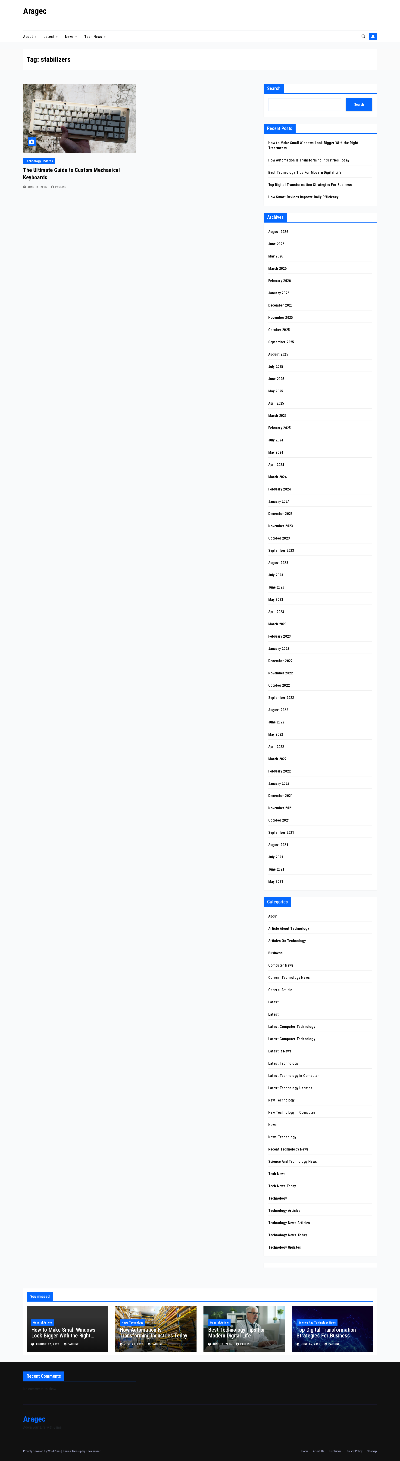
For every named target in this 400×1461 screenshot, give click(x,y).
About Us (318, 1451)
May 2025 (275, 391)
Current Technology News (289, 977)
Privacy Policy (354, 1451)
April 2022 (276, 746)
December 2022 (280, 661)
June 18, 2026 (222, 1344)
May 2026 (275, 256)
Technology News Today (287, 1235)
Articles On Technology (287, 941)
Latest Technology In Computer (293, 1075)
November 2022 (280, 673)
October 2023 (279, 538)
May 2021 (275, 881)
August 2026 (278, 232)
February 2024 (279, 489)
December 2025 (280, 305)
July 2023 (275, 575)
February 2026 (279, 281)
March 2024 (277, 477)
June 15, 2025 (38, 187)
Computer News (281, 965)
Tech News (93, 36)
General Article (280, 990)
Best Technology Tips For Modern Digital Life (305, 172)
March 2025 (277, 415)
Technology (277, 1198)
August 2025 (278, 354)
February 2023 (279, 636)
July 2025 (275, 366)
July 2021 (275, 857)
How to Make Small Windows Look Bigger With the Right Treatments (63, 1336)
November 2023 (280, 526)
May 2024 (275, 452)
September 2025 (281, 342)
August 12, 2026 (48, 1344)
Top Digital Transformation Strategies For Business (310, 185)
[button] (363, 36)
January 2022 (278, 783)
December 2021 (280, 796)
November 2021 (280, 808)
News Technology (282, 1137)
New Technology (281, 1100)
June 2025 (276, 379)
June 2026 (276, 244)
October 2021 (279, 820)
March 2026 (277, 268)
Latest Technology (283, 1063)
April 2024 (276, 464)
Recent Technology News (288, 1149)
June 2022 (276, 722)
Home (304, 1451)
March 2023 (277, 624)
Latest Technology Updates (290, 1088)
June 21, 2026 (134, 1344)
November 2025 (280, 317)
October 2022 (279, 685)
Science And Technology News (292, 1161)
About (28, 36)
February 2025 (279, 428)
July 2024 (275, 440)
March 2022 (277, 759)
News (70, 36)
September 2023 (281, 550)
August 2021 (278, 845)
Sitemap (372, 1451)
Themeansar (93, 1451)
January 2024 (278, 501)
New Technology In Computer (291, 1112)
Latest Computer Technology (291, 1026)
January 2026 (278, 293)
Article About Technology (288, 928)
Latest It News (280, 1051)
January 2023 (278, 648)
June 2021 (276, 869)
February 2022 (279, 771)
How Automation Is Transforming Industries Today (308, 160)
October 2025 (279, 330)
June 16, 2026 (311, 1344)
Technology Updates (39, 161)
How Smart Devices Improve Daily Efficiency (303, 197)
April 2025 (276, 403)
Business (275, 953)
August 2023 (278, 563)
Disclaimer (335, 1451)
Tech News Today (282, 1186)
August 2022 (278, 710)
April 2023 (276, 612)
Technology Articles (284, 1210)
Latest (50, 36)
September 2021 (281, 832)
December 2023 (280, 514)
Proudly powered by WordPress (42, 1451)
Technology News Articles (289, 1223)
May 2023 (275, 599)
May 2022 (275, 734)
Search (274, 88)
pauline (60, 187)
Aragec (35, 11)
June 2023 (276, 587)
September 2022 (281, 697)
